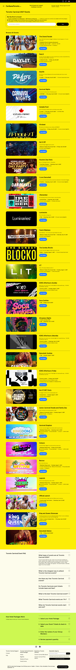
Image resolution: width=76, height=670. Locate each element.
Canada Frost (44, 107)
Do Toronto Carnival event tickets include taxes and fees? (51, 587)
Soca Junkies (44, 300)
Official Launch (44, 496)
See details (43, 48)
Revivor (42, 460)
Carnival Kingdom (45, 425)
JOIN (68, 653)
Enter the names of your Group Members (50, 633)
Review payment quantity (48, 639)
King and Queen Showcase (48, 513)
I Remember (43, 195)
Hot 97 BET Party (45, 390)
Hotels (21, 654)
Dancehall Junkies (45, 353)
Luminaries (43, 212)
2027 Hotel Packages (62, 667)
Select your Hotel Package (49, 619)
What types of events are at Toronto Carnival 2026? (51, 556)
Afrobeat (42, 124)
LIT (40, 265)
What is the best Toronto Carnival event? (53, 594)
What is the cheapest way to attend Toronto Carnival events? (51, 572)
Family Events (23, 661)
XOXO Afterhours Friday (47, 371)
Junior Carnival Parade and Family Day (53, 408)
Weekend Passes (24, 659)
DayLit (41, 54)
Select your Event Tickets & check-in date (52, 625)
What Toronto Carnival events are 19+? (53, 599)
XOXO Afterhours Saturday (48, 336)
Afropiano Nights (45, 318)
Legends (42, 478)
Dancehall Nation (45, 531)
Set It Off (42, 142)
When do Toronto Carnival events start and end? (52, 606)
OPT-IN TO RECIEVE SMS (60, 658)
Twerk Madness (44, 230)
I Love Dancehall (45, 177)
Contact (8, 653)
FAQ (7, 655)
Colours (42, 443)
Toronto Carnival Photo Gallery (39, 657)
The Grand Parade (45, 36)
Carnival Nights (44, 89)
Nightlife (22, 656)
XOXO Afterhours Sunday (48, 283)
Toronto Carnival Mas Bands (41, 654)
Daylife (41, 72)
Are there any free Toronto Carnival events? (51, 580)
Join (63, 24)
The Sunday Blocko (46, 248)
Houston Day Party (45, 160)
